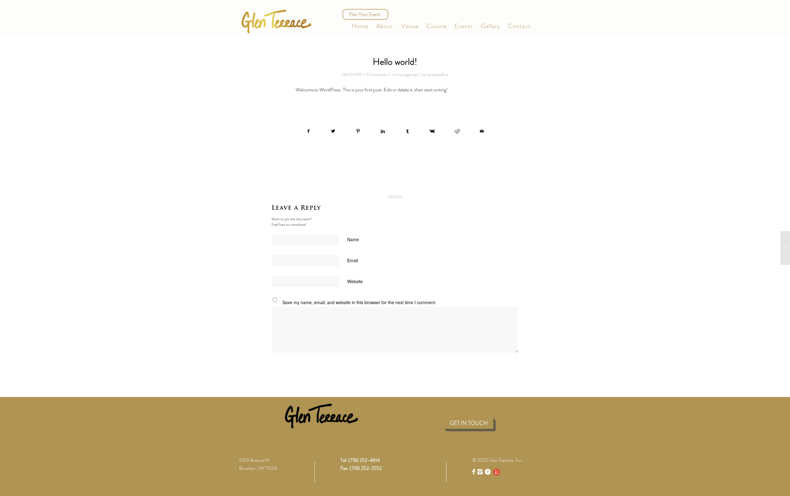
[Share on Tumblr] (407, 131)
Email (354, 260)
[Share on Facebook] (308, 131)
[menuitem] (360, 26)
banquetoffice (437, 74)
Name (354, 239)
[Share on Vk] (432, 131)
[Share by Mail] (482, 131)
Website (355, 281)
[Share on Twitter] (333, 131)
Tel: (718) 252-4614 (360, 460)
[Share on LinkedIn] (383, 131)
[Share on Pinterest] (358, 131)
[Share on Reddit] (457, 131)
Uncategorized (406, 74)
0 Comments (376, 74)
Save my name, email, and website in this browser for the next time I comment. (359, 302)
